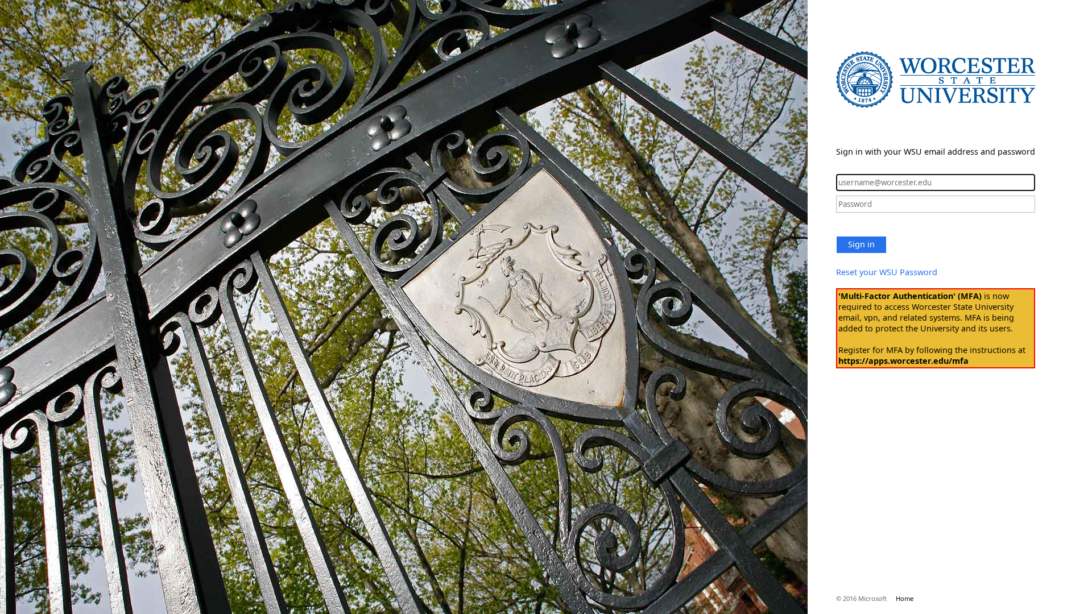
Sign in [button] (861, 244)
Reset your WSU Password (886, 272)
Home (904, 598)
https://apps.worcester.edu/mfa (903, 360)
